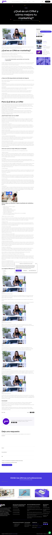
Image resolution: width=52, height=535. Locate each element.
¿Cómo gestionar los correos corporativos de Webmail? (42, 497)
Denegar (25, 270)
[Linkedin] (44, 524)
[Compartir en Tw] (32, 412)
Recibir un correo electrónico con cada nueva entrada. (9, 462)
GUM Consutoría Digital (14, 533)
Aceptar (18, 270)
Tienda (33, 1)
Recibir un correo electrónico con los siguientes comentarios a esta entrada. (12, 460)
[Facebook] (47, 524)
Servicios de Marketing (16, 1)
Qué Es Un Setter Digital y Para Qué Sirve (5, 497)
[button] (42, 1)
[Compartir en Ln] (33, 412)
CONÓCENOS (25, 1)
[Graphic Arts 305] (25, 493)
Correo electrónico (4, 452)
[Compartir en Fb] (30, 412)
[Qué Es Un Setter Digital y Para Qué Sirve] (8, 493)
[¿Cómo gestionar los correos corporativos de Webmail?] (43, 493)
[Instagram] (45, 524)
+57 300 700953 (40, 525)
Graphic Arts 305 (19, 497)
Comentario (3, 435)
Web (2, 456)
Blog (29, 1)
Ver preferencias (32, 270)
